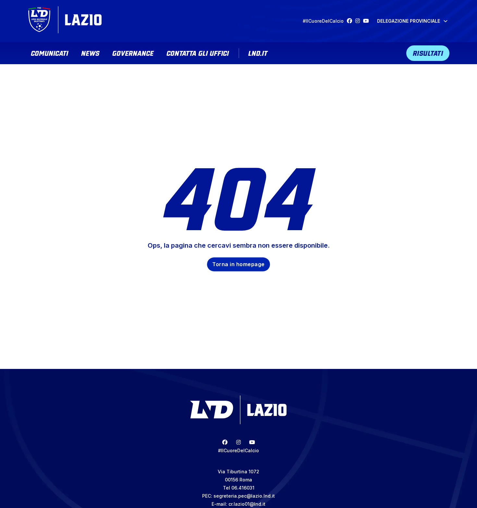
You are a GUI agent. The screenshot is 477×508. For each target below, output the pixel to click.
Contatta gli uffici (197, 52)
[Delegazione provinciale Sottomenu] (445, 21)
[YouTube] (367, 21)
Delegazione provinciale (408, 21)
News (90, 52)
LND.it (257, 52)
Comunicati (49, 52)
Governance (132, 52)
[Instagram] (359, 21)
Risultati (428, 52)
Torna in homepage (238, 264)
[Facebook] (351, 21)
